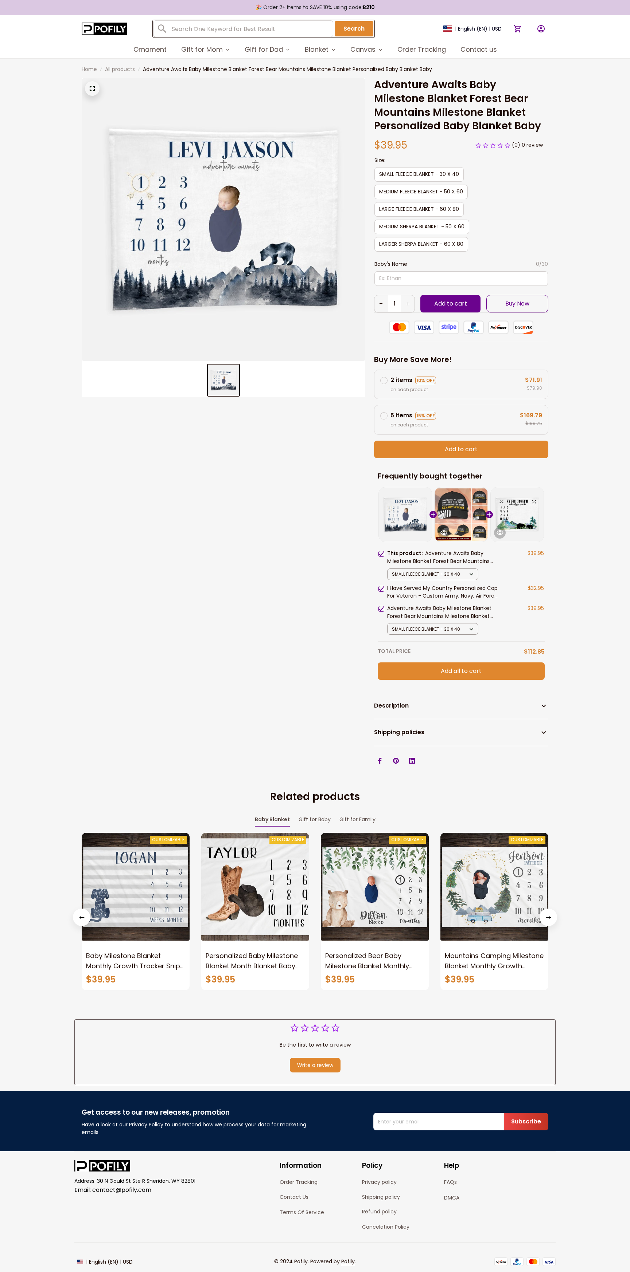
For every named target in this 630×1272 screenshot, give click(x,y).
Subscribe (526, 1121)
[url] (348, 1262)
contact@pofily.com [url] (121, 1190)
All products (120, 69)
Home (89, 69)
